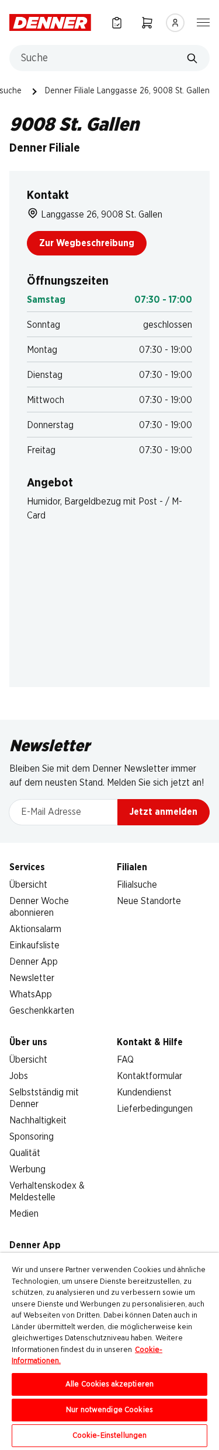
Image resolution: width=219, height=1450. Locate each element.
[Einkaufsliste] (117, 22)
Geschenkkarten (41, 1010)
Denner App (33, 961)
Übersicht (28, 884)
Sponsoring (31, 1136)
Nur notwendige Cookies (109, 1410)
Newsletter (31, 978)
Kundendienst (144, 1092)
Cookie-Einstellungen (109, 1436)
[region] (109, 1351)
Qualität (24, 1153)
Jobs (18, 1076)
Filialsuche (137, 884)
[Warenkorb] (147, 22)
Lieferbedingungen (155, 1108)
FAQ (125, 1059)
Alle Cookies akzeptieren (109, 1384)
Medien (24, 1213)
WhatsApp (30, 994)
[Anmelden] (175, 22)
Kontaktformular (149, 1076)
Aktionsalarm (35, 929)
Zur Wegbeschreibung (86, 243)
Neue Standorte (149, 901)
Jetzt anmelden (163, 812)
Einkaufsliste (34, 945)
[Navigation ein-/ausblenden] (203, 21)
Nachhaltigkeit (38, 1120)
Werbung (27, 1169)
